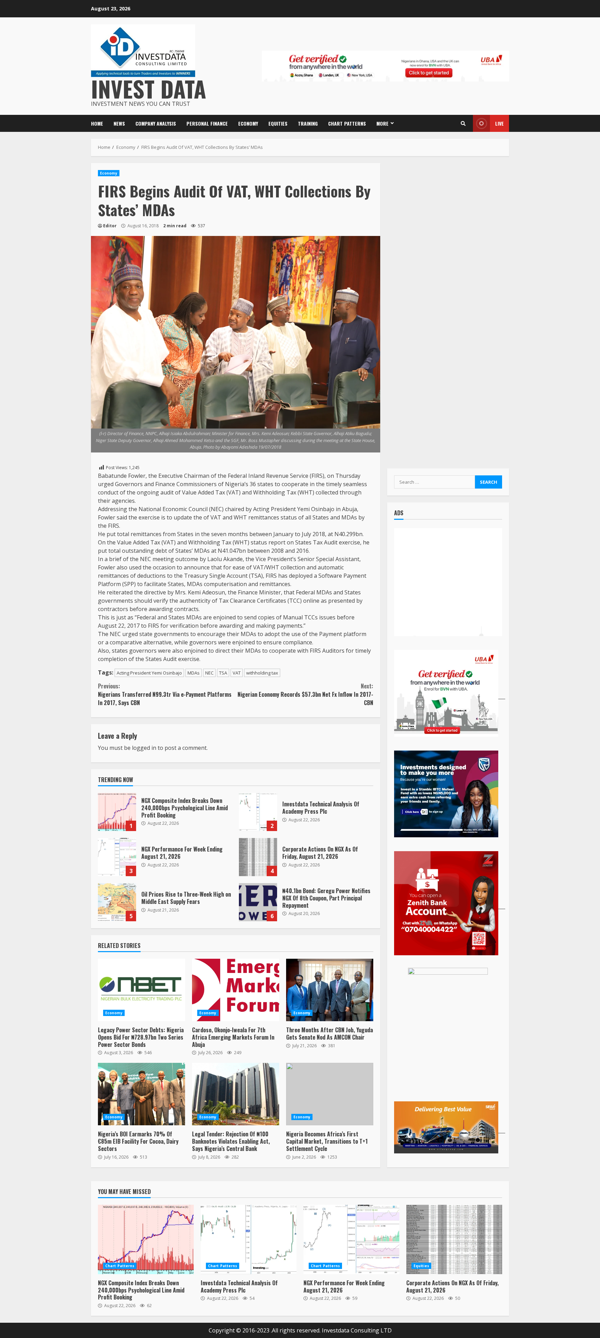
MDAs (194, 673)
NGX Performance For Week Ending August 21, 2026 (117, 857)
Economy (248, 123)
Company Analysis (155, 123)
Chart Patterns (347, 123)
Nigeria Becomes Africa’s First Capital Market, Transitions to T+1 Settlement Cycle (329, 1094)
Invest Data (148, 88)
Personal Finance (207, 123)
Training (308, 123)
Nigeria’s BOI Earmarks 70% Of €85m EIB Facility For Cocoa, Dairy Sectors (141, 1094)
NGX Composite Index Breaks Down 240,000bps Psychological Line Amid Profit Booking (117, 812)
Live (499, 123)
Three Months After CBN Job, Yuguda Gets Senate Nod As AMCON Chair (329, 990)
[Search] (463, 123)
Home (97, 123)
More (382, 123)
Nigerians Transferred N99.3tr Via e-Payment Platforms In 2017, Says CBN (165, 694)
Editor (110, 226)
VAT (237, 673)
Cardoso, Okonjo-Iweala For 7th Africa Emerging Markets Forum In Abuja (235, 990)
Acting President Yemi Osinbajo (149, 673)
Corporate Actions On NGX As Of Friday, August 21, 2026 (258, 857)
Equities (278, 123)
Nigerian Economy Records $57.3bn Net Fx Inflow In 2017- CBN (305, 694)
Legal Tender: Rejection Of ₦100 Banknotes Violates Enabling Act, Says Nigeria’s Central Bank (235, 1094)
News (119, 123)
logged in (144, 748)
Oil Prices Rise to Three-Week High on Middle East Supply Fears (117, 902)
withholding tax (262, 673)
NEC (209, 673)
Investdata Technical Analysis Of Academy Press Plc (258, 812)
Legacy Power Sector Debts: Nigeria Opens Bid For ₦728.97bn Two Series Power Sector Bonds (141, 990)
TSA (223, 673)
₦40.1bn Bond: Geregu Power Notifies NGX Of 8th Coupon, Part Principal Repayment (258, 902)
